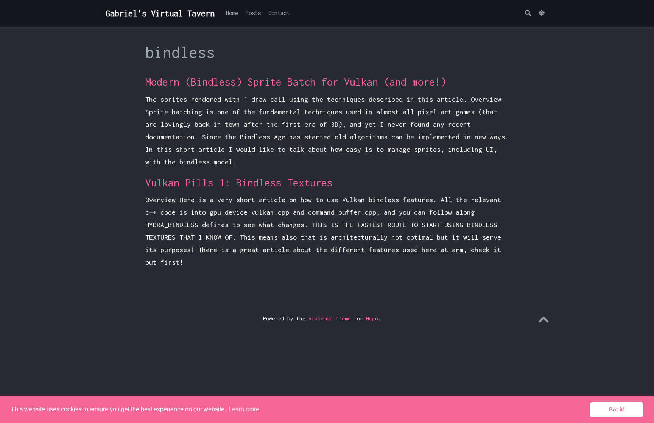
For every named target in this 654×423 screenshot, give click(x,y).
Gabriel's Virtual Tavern (160, 13)
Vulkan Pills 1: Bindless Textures (239, 182)
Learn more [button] (244, 409)
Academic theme (329, 318)
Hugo (372, 318)
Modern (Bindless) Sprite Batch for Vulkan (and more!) (295, 82)
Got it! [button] (617, 409)
